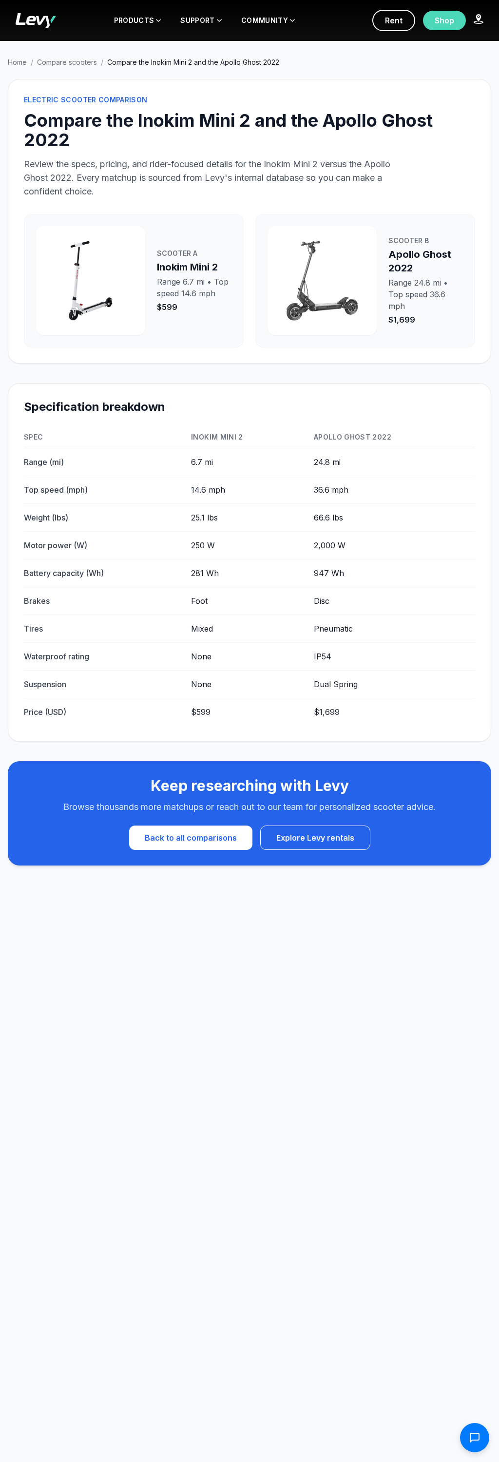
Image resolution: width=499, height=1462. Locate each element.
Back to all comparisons (191, 838)
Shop (444, 20)
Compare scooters (67, 62)
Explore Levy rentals (315, 838)
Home (17, 62)
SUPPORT (197, 20)
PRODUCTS (134, 20)
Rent (394, 20)
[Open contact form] (474, 1437)
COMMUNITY (264, 20)
